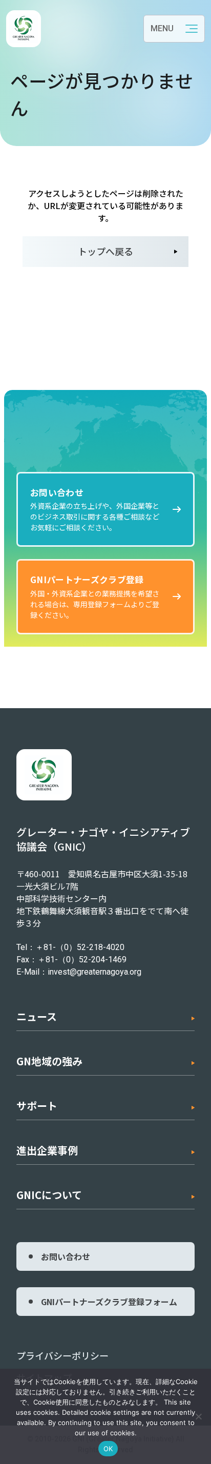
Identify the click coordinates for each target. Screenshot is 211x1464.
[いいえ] (198, 1416)
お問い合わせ (65, 1256)
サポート (36, 1105)
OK (108, 1449)
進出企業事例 (47, 1150)
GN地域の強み (49, 1061)
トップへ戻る (105, 251)
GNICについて (49, 1194)
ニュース (36, 1016)
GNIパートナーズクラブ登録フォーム (109, 1301)
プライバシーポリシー (62, 1355)
